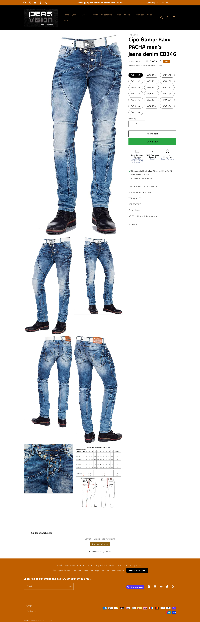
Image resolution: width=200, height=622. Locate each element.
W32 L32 (135, 81)
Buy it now (152, 141)
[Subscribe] (70, 586)
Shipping (143, 65)
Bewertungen (117, 570)
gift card (138, 565)
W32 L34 (135, 99)
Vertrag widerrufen (137, 570)
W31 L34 (167, 93)
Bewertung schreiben (100, 544)
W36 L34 (135, 106)
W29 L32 (135, 75)
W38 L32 (151, 87)
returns (105, 570)
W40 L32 (167, 87)
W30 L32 (151, 75)
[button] (162, 18)
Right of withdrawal (105, 565)
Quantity (132, 118)
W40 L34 (167, 106)
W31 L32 (167, 75)
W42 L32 (135, 93)
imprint (80, 565)
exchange (95, 570)
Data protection (124, 565)
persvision (33, 621)
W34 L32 (167, 81)
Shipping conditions (61, 570)
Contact (90, 565)
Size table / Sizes (80, 570)
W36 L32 (135, 87)
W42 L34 (135, 112)
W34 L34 (167, 99)
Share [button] (134, 224)
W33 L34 (151, 99)
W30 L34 (151, 93)
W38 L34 (151, 106)
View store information (141, 178)
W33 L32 (151, 81)
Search (59, 565)
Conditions (70, 565)
